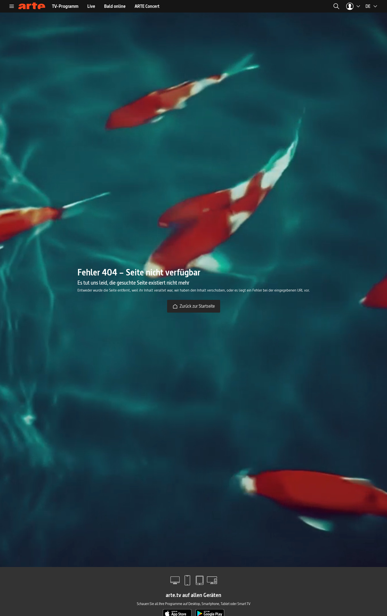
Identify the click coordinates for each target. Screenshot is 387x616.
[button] (293, 6)
